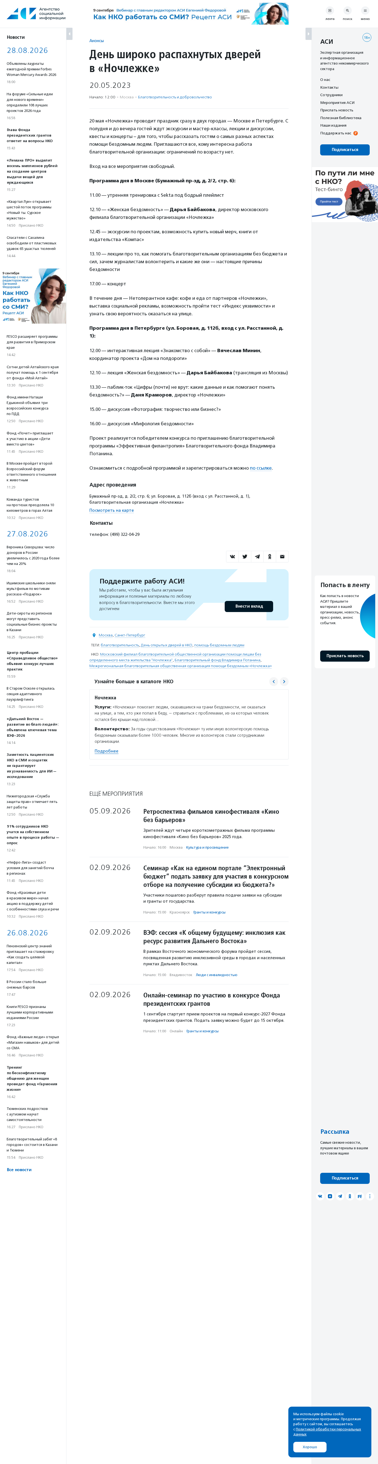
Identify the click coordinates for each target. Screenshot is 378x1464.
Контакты (329, 87)
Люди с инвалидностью (216, 975)
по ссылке (261, 468)
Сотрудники (331, 95)
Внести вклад (249, 606)
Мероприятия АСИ (337, 102)
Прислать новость (336, 110)
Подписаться (345, 149)
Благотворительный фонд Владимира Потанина (217, 660)
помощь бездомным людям (219, 645)
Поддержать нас (335, 133)
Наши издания (333, 125)
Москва (106, 635)
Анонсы (96, 40)
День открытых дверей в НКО (166, 645)
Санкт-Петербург (130, 635)
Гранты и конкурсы (209, 912)
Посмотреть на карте (111, 510)
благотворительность (120, 645)
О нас (325, 79)
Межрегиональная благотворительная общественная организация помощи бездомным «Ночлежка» (180, 666)
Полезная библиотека (340, 118)
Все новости (19, 1170)
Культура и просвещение (207, 847)
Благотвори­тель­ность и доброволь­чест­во (175, 97)
